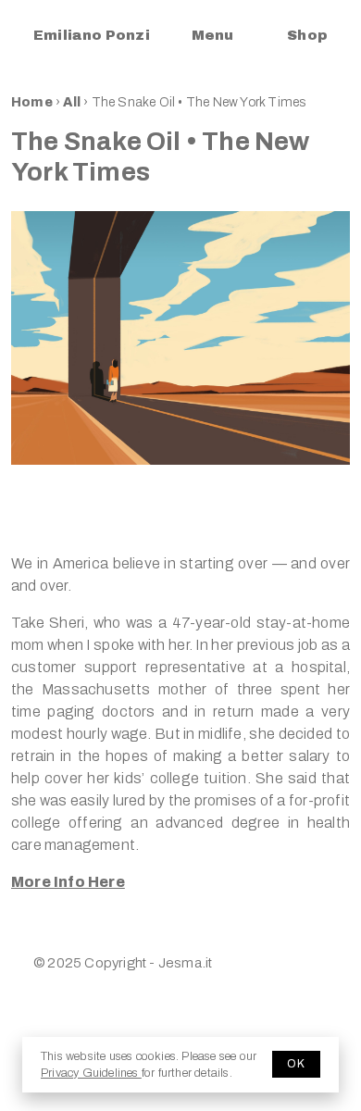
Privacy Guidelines (91, 1073)
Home (32, 102)
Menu (212, 35)
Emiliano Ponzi (91, 35)
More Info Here (68, 882)
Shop (307, 35)
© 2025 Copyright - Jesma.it (122, 962)
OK (296, 1063)
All (73, 102)
